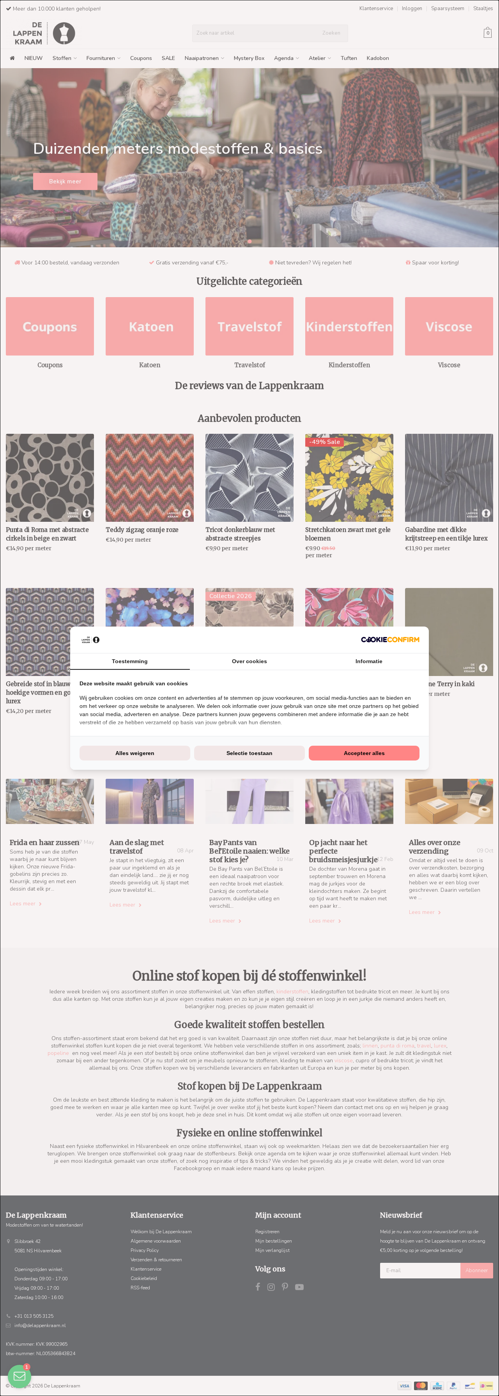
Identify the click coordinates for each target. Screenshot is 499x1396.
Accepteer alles (364, 753)
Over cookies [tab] (249, 661)
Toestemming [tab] (130, 661)
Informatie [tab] (369, 661)
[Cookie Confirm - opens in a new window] (390, 640)
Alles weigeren (134, 753)
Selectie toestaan (249, 753)
